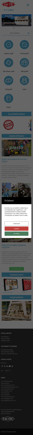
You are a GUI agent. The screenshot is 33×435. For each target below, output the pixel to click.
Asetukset (16, 224)
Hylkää (16, 229)
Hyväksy (16, 234)
